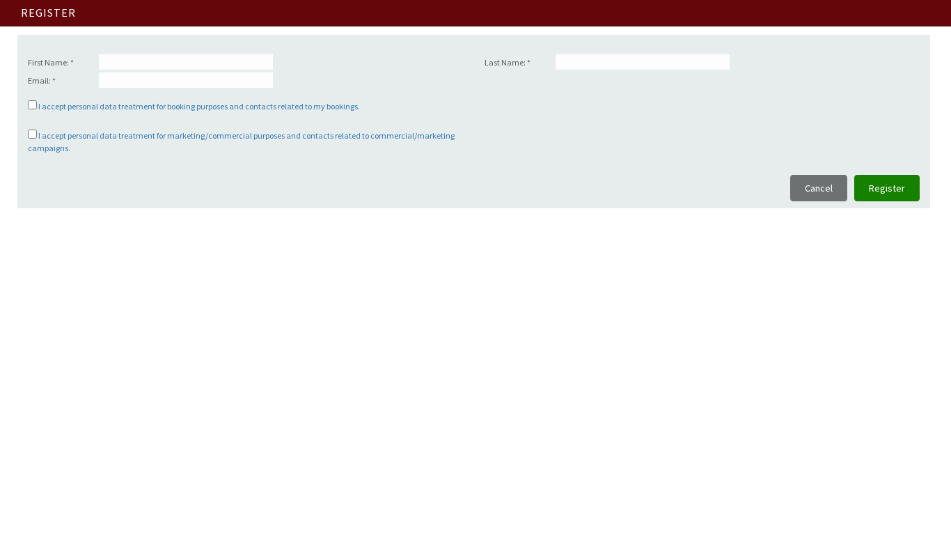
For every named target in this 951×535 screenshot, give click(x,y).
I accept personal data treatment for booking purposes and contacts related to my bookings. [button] (199, 106)
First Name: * (51, 62)
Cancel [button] (819, 188)
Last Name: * (507, 62)
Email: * (42, 80)
